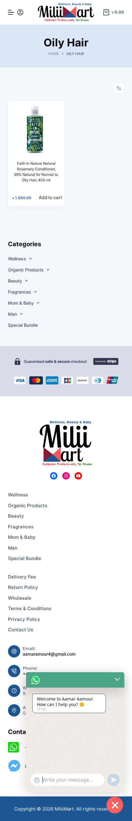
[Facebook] (53, 476)
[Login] (20, 12)
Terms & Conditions (29, 608)
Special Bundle (23, 325)
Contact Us (20, 630)
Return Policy (23, 587)
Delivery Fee (22, 577)
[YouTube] (78, 476)
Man (12, 314)
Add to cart (50, 197)
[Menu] (11, 12)
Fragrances (19, 291)
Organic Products (26, 269)
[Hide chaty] (115, 805)
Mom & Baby (21, 303)
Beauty (15, 280)
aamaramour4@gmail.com (49, 654)
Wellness (17, 258)
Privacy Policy (24, 619)
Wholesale (19, 598)
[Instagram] (66, 476)
